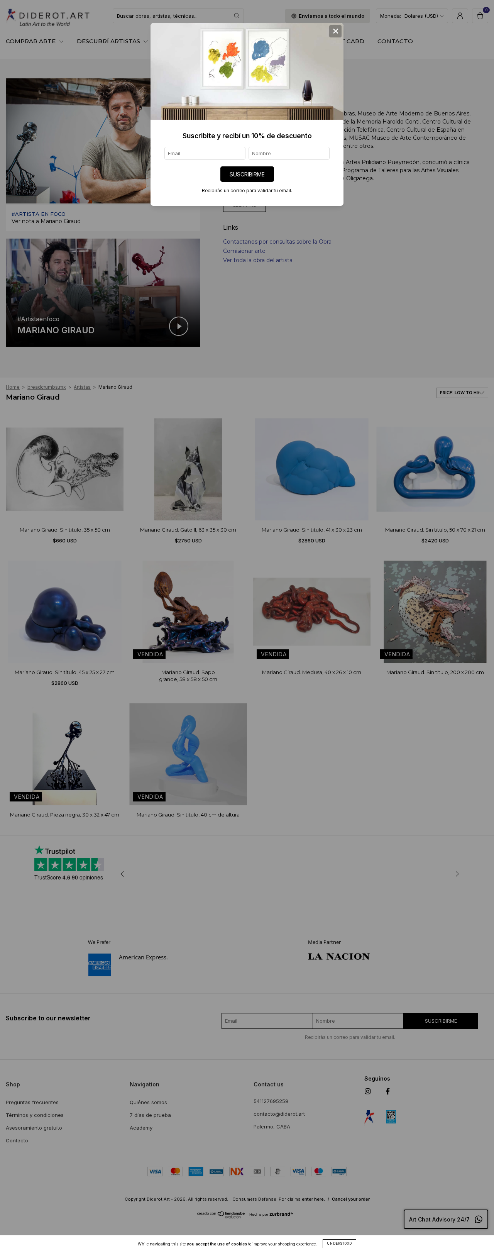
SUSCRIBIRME (247, 174)
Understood (339, 1243)
